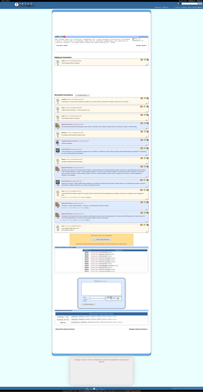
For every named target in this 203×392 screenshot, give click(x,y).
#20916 (91, 322)
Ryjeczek (64, 124)
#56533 (88, 316)
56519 (87, 267)
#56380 (99, 319)
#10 (75, 220)
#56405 (110, 319)
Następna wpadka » (141, 45)
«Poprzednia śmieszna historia (65, 329)
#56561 (94, 316)
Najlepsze (165, 7)
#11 (75, 207)
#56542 (81, 316)
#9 (74, 197)
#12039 (76, 322)
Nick (84, 297)
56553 (87, 263)
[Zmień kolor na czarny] (180, 3)
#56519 (99, 316)
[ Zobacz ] (88, 197)
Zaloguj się (199, 1)
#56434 (75, 319)
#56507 (105, 316)
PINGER (102, 389)
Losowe (177, 7)
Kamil (63, 149)
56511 (87, 260)
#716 (115, 322)
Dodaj (189, 7)
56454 (87, 258)
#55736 (115, 319)
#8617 (103, 322)
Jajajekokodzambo (67, 141)
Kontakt (194, 7)
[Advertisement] (19, 196)
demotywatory (86, 390)
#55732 (94, 319)
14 (138, 40)
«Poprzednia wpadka (62, 45)
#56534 (110, 316)
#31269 (109, 322)
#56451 (105, 319)
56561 (87, 252)
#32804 (120, 322)
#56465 (88, 319)
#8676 (97, 322)
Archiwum (184, 7)
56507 (87, 256)
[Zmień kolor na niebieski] (176, 3)
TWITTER (97, 389)
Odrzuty (171, 7)
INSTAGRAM (90, 389)
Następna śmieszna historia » (138, 329)
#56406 (81, 319)
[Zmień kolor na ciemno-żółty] (178, 3)
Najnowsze (158, 7)
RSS (200, 7)
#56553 (75, 316)
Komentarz (100, 281)
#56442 (115, 316)
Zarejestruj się (191, 1)
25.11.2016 (141, 36)
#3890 (84, 322)
